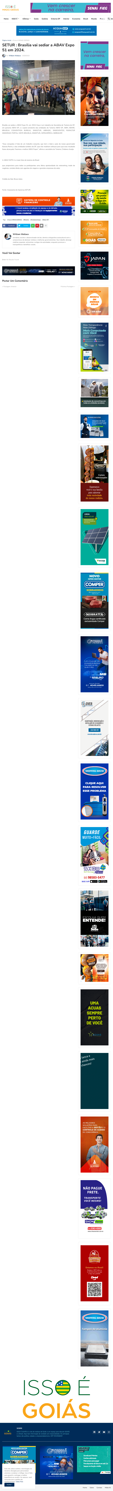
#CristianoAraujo (36, 220)
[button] (103, 19)
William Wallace (21, 234)
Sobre (92, 1488)
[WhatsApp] (33, 226)
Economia (76, 19)
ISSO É (14, 19)
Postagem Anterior (9, 287)
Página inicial (6, 40)
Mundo (94, 19)
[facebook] (94, 1432)
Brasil (85, 19)
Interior (66, 19)
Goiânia (45, 19)
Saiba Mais (19, 1482)
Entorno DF (55, 19)
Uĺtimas (26, 19)
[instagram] (109, 1432)
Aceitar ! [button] (9, 1485)
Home (6, 19)
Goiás (36, 19)
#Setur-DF (45, 220)
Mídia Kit (108, 1488)
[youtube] (104, 1432)
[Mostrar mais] (46, 226)
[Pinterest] (37, 226)
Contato (99, 1488)
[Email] (41, 226)
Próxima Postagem (67, 287)
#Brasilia (26, 220)
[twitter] (99, 1432)
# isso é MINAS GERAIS (21, 40)
